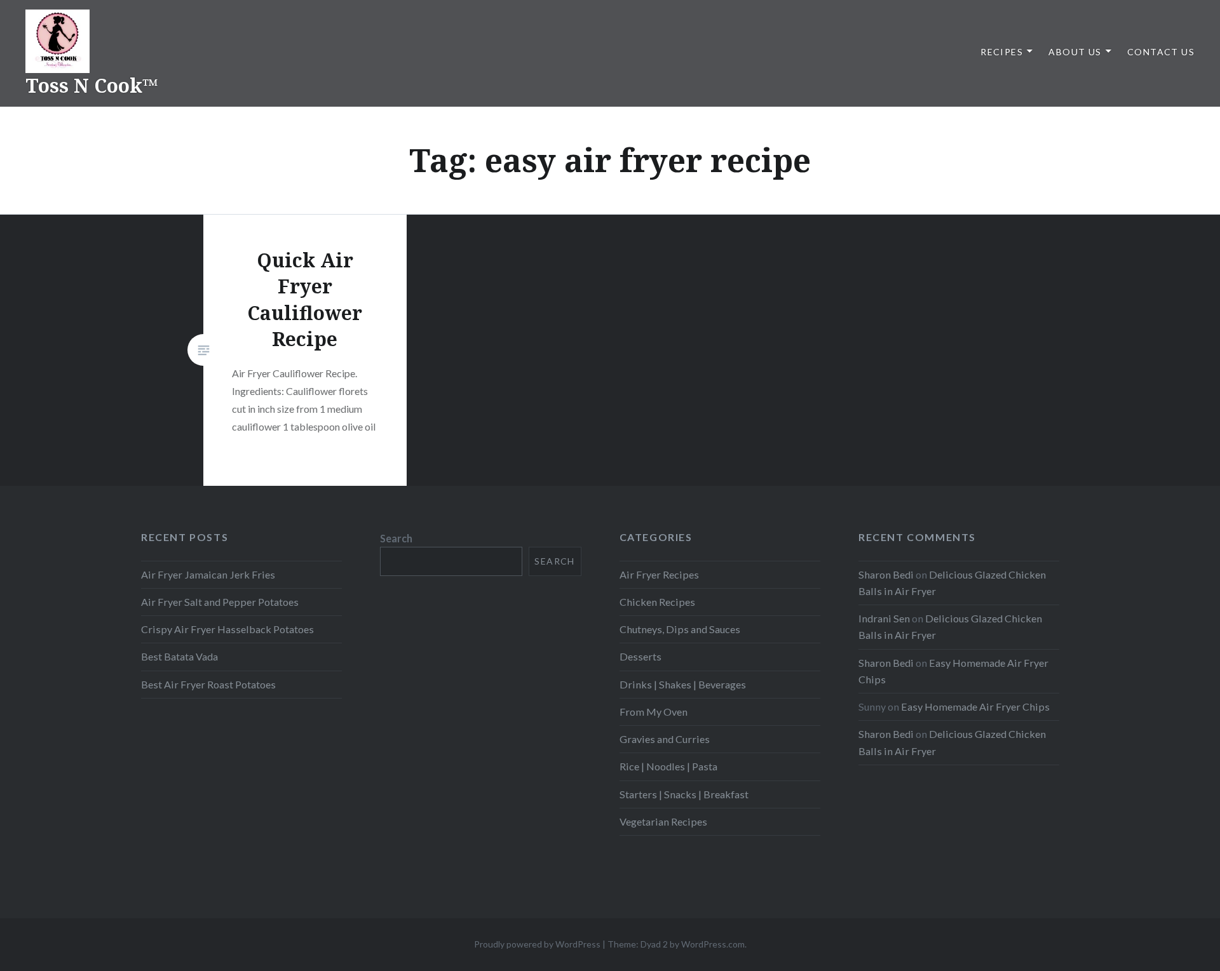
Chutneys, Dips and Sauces (680, 629)
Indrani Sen (884, 618)
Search (396, 538)
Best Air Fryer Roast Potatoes (208, 684)
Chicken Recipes (657, 602)
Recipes (1001, 51)
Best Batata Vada (179, 656)
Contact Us (1161, 51)
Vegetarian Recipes (663, 821)
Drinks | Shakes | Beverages (683, 684)
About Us (1074, 51)
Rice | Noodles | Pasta (668, 766)
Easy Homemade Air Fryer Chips (975, 706)
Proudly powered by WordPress (537, 944)
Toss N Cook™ (91, 85)
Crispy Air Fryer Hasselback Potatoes (227, 629)
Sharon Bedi (886, 574)
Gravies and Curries (665, 739)
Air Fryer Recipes (659, 574)
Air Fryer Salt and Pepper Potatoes (220, 602)
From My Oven (654, 712)
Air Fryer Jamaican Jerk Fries (208, 574)
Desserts (640, 656)
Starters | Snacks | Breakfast (684, 794)
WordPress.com (713, 944)
